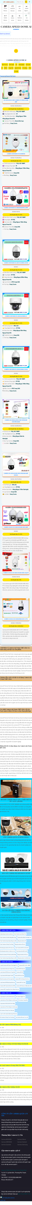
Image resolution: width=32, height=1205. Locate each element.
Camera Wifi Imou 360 (19, 975)
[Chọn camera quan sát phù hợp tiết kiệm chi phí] (29, 13)
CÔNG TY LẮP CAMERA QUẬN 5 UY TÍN (14, 1115)
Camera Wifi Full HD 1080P (24, 965)
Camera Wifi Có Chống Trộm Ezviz (22, 979)
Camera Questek (6, 1144)
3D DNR (16, 71)
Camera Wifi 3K (20, 972)
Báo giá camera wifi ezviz (20, 944)
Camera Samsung (22, 1144)
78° (16, 64)
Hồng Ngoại (21, 64)
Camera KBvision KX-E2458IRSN (16, 153)
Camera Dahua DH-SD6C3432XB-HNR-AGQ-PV (16, 572)
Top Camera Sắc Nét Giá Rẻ (21, 951)
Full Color (28, 64)
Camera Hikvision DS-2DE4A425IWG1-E (16, 316)
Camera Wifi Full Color (21, 982)
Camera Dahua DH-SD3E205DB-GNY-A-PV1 (16, 619)
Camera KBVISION (6, 1139)
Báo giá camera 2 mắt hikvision (24, 958)
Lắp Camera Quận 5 (8, 2)
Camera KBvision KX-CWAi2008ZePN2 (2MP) (16, 207)
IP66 (30, 68)
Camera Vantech (22, 1142)
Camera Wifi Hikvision (20, 968)
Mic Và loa (5, 64)
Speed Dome (18, 68)
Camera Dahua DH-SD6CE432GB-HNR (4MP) (16, 527)
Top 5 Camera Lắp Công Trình (20, 934)
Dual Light (11, 64)
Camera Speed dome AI (16, 26)
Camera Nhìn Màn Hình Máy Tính (24, 937)
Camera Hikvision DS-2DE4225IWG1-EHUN (16, 369)
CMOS (5, 68)
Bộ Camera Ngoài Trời (20, 996)
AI (2, 68)
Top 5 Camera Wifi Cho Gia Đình (21, 947)
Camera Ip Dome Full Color (8, 76)
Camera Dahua (21, 1139)
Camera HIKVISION (6, 1142)
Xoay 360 (11, 68)
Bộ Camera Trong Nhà (23, 1000)
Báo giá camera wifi (22, 940)
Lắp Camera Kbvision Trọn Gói (22, 1017)
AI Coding (24, 68)
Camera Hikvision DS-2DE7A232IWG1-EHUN (16, 263)
